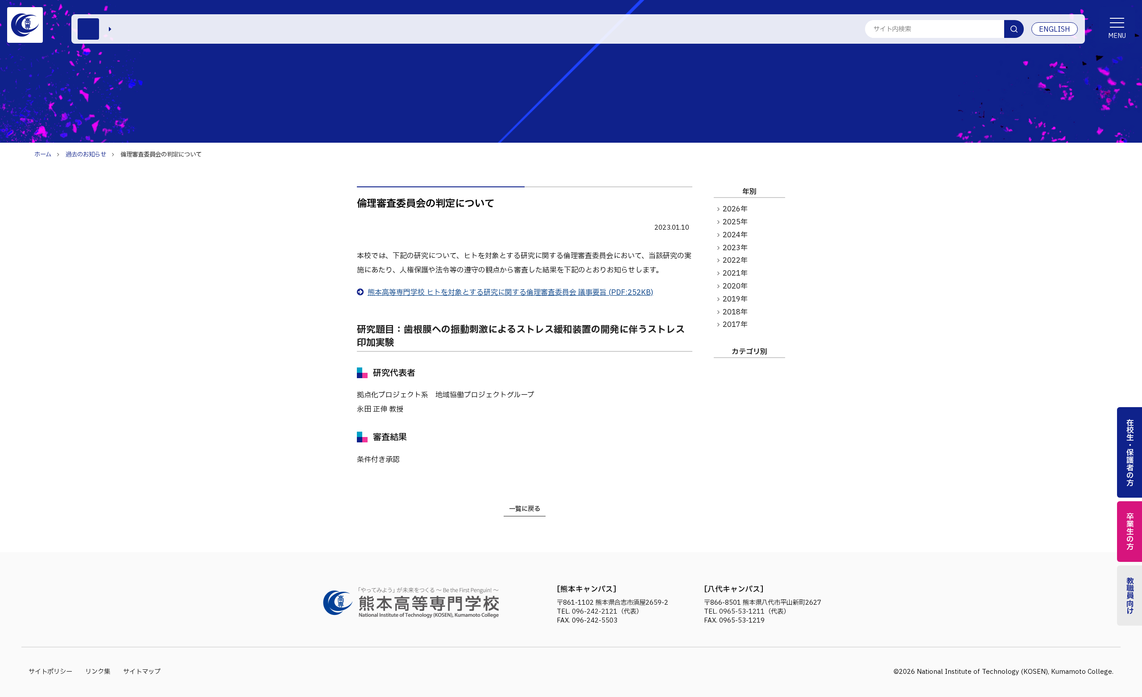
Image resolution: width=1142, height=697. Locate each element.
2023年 (735, 248)
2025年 (735, 222)
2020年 (735, 286)
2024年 (735, 235)
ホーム (42, 154)
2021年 (735, 273)
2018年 (735, 312)
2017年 (735, 324)
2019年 (735, 299)
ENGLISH (1054, 29)
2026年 (735, 209)
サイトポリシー (50, 671)
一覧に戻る (524, 509)
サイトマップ (142, 671)
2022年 (735, 260)
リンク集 (97, 671)
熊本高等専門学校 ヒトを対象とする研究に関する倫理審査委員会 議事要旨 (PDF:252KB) (510, 292)
